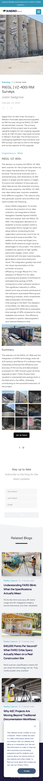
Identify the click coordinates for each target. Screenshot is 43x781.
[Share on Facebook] (7, 107)
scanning (6, 82)
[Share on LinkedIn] (11, 107)
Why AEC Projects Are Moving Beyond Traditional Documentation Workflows (20, 715)
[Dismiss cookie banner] (35, 727)
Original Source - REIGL (12, 153)
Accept (27, 771)
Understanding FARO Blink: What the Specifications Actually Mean (20, 589)
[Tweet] (3, 107)
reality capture (11, 580)
